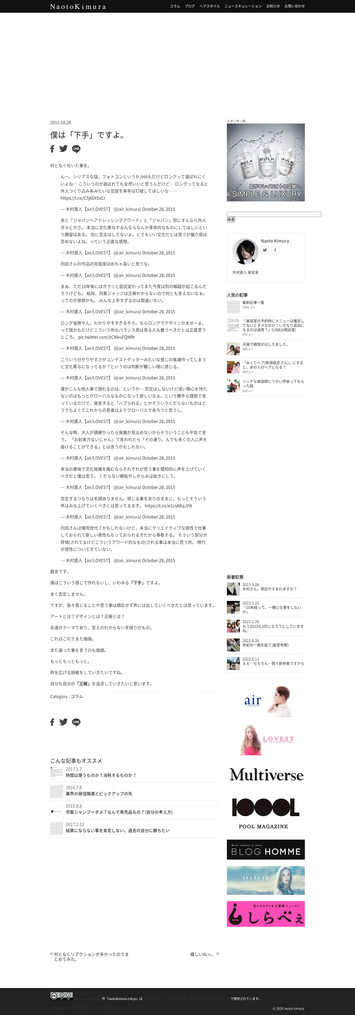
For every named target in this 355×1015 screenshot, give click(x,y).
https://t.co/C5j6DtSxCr (83, 198)
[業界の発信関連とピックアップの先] (56, 796)
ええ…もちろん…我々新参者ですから (273, 663)
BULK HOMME (266, 162)
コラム (175, 6)
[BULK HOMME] (266, 858)
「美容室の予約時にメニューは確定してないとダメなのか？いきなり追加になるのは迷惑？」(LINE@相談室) (273, 325)
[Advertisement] (177, 59)
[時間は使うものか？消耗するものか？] (56, 779)
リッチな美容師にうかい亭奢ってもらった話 (273, 384)
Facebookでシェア (63, 1007)
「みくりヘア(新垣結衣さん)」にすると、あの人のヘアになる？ (272, 365)
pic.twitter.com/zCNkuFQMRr (106, 337)
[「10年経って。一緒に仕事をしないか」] (233, 612)
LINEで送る (111, 1007)
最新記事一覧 (253, 302)
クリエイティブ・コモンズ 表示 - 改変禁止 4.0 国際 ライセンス (186, 998)
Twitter (265, 250)
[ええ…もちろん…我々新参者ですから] (233, 668)
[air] (266, 716)
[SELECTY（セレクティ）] (266, 893)
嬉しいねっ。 (202, 954)
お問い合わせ (295, 6)
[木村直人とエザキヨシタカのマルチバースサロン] (266, 786)
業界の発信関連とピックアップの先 (99, 794)
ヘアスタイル (210, 6)
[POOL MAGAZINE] (266, 832)
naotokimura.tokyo (87, 998)
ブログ (190, 6)
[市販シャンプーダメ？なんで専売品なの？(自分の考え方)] (56, 819)
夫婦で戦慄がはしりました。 (266, 344)
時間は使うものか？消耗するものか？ (101, 775)
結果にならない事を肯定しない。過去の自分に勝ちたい (118, 830)
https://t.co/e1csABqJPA (168, 506)
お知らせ (273, 6)
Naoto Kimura (78, 6)
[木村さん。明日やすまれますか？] (233, 594)
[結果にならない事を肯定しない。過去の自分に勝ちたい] (56, 833)
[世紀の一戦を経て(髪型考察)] (233, 650)
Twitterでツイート (90, 1007)
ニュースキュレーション (243, 6)
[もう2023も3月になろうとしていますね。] (233, 631)
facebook (275, 250)
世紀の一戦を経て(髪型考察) (265, 645)
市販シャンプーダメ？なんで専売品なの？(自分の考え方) (119, 812)
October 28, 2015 (158, 209)
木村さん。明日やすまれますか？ (269, 589)
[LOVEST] (266, 754)
